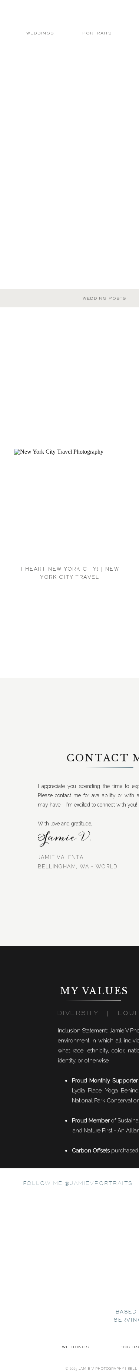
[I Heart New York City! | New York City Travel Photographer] (69, 504)
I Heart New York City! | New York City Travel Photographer (69, 577)
